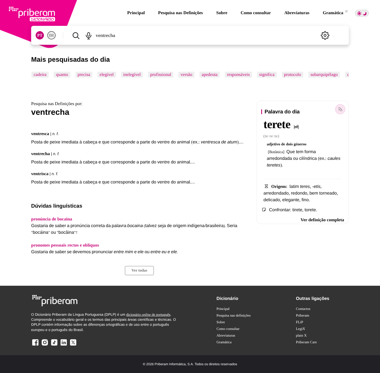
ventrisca (39, 173)
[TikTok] (54, 345)
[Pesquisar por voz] (88, 35)
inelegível (132, 74)
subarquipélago (324, 74)
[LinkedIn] (64, 345)
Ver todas (139, 270)
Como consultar (256, 13)
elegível (107, 74)
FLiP (299, 322)
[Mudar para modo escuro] (362, 13)
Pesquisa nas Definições (180, 13)
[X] (73, 345)
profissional (160, 74)
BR (51, 35)
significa (267, 74)
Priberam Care (306, 342)
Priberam (302, 315)
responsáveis (238, 74)
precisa (84, 74)
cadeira (40, 74)
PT (39, 35)
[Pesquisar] (75, 35)
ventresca (40, 133)
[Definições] (325, 35)
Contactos (303, 309)
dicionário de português (148, 314)
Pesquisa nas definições (233, 315)
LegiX (300, 329)
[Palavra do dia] (340, 109)
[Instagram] (45, 345)
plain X (301, 335)
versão (186, 74)
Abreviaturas (296, 13)
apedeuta (210, 74)
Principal (136, 13)
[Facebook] (35, 345)
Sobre (221, 13)
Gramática (333, 13)
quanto (62, 74)
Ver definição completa (322, 220)
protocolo (292, 74)
